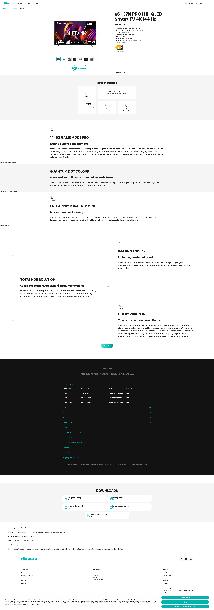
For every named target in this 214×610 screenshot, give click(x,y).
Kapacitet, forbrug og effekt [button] (73, 443)
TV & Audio (24, 569)
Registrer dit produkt (169, 588)
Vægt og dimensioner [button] (71, 458)
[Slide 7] (91, 59)
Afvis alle (185, 602)
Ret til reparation (168, 592)
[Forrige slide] (53, 34)
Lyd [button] (64, 417)
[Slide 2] (64, 59)
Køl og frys (96, 573)
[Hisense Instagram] (186, 559)
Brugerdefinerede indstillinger (185, 606)
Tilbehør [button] (66, 448)
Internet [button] (66, 428)
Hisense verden (189, 3)
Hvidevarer (36, 3)
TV (9, 8)
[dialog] (107, 602)
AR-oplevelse (82, 68)
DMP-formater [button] (68, 453)
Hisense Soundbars (27, 575)
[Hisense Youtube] (191, 559)
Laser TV (27, 3)
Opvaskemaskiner (98, 579)
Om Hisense (166, 573)
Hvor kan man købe (169, 586)
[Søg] (209, 3)
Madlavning (96, 577)
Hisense (165, 569)
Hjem (4, 8)
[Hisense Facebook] (181, 559)
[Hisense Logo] (9, 3)
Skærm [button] (65, 407)
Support (199, 3)
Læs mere (107, 346)
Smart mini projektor (27, 586)
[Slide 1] (58, 59)
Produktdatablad (119, 51)
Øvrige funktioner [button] (69, 422)
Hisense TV (24, 573)
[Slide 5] (80, 59)
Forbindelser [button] (67, 438)
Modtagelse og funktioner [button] (72, 433)
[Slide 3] (69, 59)
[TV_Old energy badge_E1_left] (119, 49)
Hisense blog (167, 575)
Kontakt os (166, 584)
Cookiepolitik (31, 603)
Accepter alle (185, 598)
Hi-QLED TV (15, 8)
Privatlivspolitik (98, 603)
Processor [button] (66, 412)
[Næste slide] (98, 34)
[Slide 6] (86, 59)
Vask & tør (96, 575)
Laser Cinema (25, 588)
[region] (75, 34)
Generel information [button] (70, 384)
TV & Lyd (19, 3)
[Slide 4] (75, 59)
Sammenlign (121, 73)
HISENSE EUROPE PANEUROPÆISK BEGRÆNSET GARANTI (178, 590)
